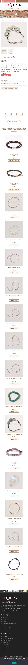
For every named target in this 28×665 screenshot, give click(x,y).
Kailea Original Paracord (14, 184)
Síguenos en (4, 602)
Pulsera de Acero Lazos (14, 212)
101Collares (4, 20)
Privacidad (5, 619)
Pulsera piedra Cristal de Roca (14, 240)
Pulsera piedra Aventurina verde (14, 406)
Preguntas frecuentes (8, 638)
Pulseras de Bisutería (19, 81)
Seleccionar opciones (14, 160)
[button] (9, 88)
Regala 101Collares (7, 640)
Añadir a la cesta (14, 217)
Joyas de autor (19, 656)
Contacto (5, 650)
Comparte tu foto (7, 646)
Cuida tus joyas (6, 644)
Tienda (8, 20)
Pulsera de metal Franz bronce (14, 434)
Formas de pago (6, 627)
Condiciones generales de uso (9, 623)
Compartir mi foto (10, 1)
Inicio (6, 656)
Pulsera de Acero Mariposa (14, 518)
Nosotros (11, 656)
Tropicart (16, 83)
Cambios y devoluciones (8, 629)
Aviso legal (5, 617)
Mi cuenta (5, 636)
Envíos (4, 625)
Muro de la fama (6, 648)
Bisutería (11, 20)
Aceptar (14, 663)
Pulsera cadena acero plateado (14, 295)
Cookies (4, 621)
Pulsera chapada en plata (14, 491)
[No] (26, 661)
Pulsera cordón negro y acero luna (14, 574)
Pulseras (15, 20)
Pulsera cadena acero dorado (14, 323)
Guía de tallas (6, 642)
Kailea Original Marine (14, 462)
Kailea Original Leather (14, 155)
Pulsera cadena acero (14, 267)
